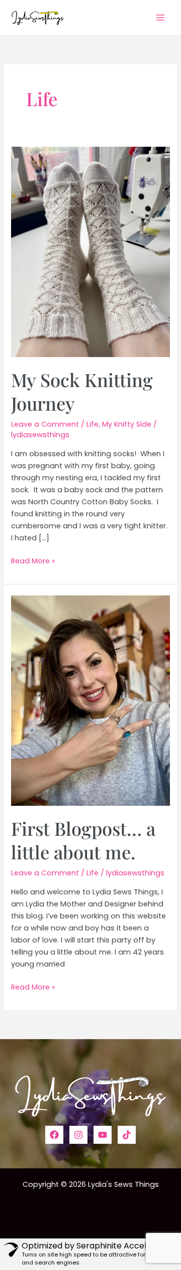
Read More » (33, 561)
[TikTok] (127, 1135)
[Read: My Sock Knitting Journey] (90, 251)
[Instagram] (78, 1135)
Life (92, 424)
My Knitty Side (126, 424)
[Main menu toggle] (160, 17)
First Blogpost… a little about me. (83, 840)
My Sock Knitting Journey (82, 391)
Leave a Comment (45, 424)
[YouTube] (103, 1135)
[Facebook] (54, 1135)
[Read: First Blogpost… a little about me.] (90, 700)
